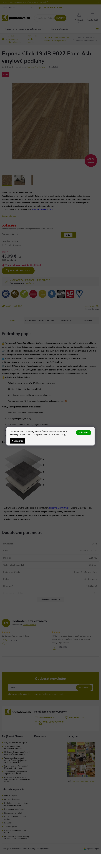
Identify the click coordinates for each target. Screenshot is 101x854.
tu (64, 434)
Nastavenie (17, 440)
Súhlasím (83, 432)
